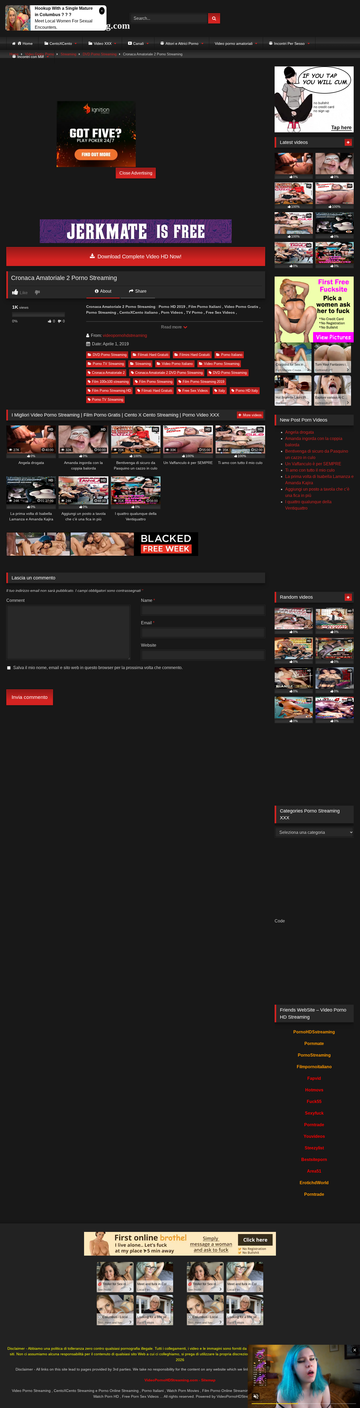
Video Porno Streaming (221, 364)
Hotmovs (314, 1090)
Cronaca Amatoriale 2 (108, 373)
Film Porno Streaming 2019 (203, 382)
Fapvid (314, 1078)
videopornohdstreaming (125, 335)
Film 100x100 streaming (110, 382)
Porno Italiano (231, 355)
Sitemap (208, 1380)
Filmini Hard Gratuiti (194, 355)
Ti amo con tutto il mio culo (310, 470)
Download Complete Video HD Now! (139, 256)
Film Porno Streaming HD (111, 391)
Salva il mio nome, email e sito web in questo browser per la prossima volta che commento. (98, 667)
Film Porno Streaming (155, 382)
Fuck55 (314, 1101)
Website (148, 645)
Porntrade (314, 1124)
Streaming (143, 364)
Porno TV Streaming (108, 364)
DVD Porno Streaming (110, 355)
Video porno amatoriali (233, 43)
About (105, 291)
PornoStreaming (314, 1055)
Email (147, 623)
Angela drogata (299, 432)
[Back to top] (343, 1392)
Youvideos (314, 1136)
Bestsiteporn (314, 1159)
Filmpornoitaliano (314, 1067)
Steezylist (314, 1148)
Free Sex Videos (195, 391)
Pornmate (314, 1043)
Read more (172, 327)
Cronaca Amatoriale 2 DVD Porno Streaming (169, 373)
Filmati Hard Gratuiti (153, 355)
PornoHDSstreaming (314, 1032)
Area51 (314, 1171)
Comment (15, 600)
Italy (221, 391)
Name (148, 600)
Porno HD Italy (247, 391)
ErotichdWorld (314, 1182)
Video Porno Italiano (177, 364)
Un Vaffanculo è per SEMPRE (313, 464)
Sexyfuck (314, 1113)
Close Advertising (135, 173)
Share (140, 291)
